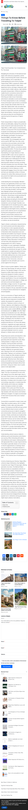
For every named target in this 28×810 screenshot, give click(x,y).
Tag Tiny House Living (20, 607)
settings (16, 804)
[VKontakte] (3, 559)
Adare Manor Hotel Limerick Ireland (9, 792)
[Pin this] (10, 514)
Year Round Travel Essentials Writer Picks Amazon (12, 788)
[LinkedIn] (11, 555)
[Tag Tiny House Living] (21, 597)
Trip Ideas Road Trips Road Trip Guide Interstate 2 (19, 533)
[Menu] (2, 7)
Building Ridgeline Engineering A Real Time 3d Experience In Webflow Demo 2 (19, 524)
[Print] (11, 559)
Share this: (5, 505)
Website (3, 654)
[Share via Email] (7, 559)
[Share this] (5, 514)
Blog (7, 11)
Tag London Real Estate (5, 583)
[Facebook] (3, 555)
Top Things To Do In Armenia (20, 539)
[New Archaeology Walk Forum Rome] (7, 598)
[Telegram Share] (13, 514)
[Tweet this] (7, 514)
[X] (7, 555)
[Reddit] (21, 555)
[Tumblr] (14, 555)
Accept (4, 807)
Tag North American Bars (7, 785)
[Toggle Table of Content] (16, 502)
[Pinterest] (18, 555)
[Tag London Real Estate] (7, 578)
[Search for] (26, 7)
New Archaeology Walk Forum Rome (6, 609)
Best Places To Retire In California (9, 782)
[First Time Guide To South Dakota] (21, 578)
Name (3, 641)
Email (3, 647)
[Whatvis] (9, 6)
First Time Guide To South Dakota (20, 583)
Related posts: (6, 506)
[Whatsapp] (15, 514)
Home (3, 11)
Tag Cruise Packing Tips (6, 795)
